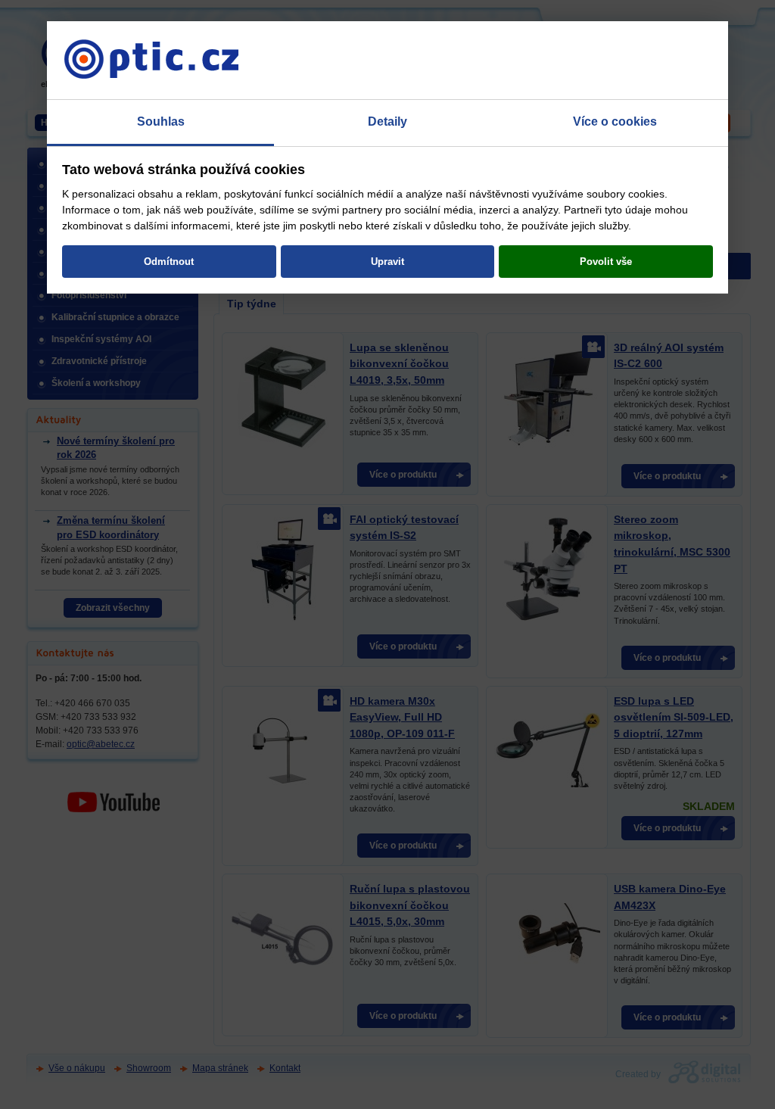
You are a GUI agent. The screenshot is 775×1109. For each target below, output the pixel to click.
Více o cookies (615, 121)
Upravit (387, 261)
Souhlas (161, 121)
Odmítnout (169, 261)
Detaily (387, 121)
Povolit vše (606, 261)
